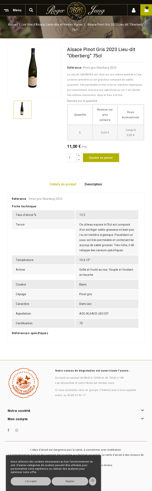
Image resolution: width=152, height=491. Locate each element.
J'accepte (31, 481)
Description (93, 184)
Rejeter (70, 481)
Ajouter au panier (101, 157)
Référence (19, 198)
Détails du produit (63, 184)
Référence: (74, 67)
